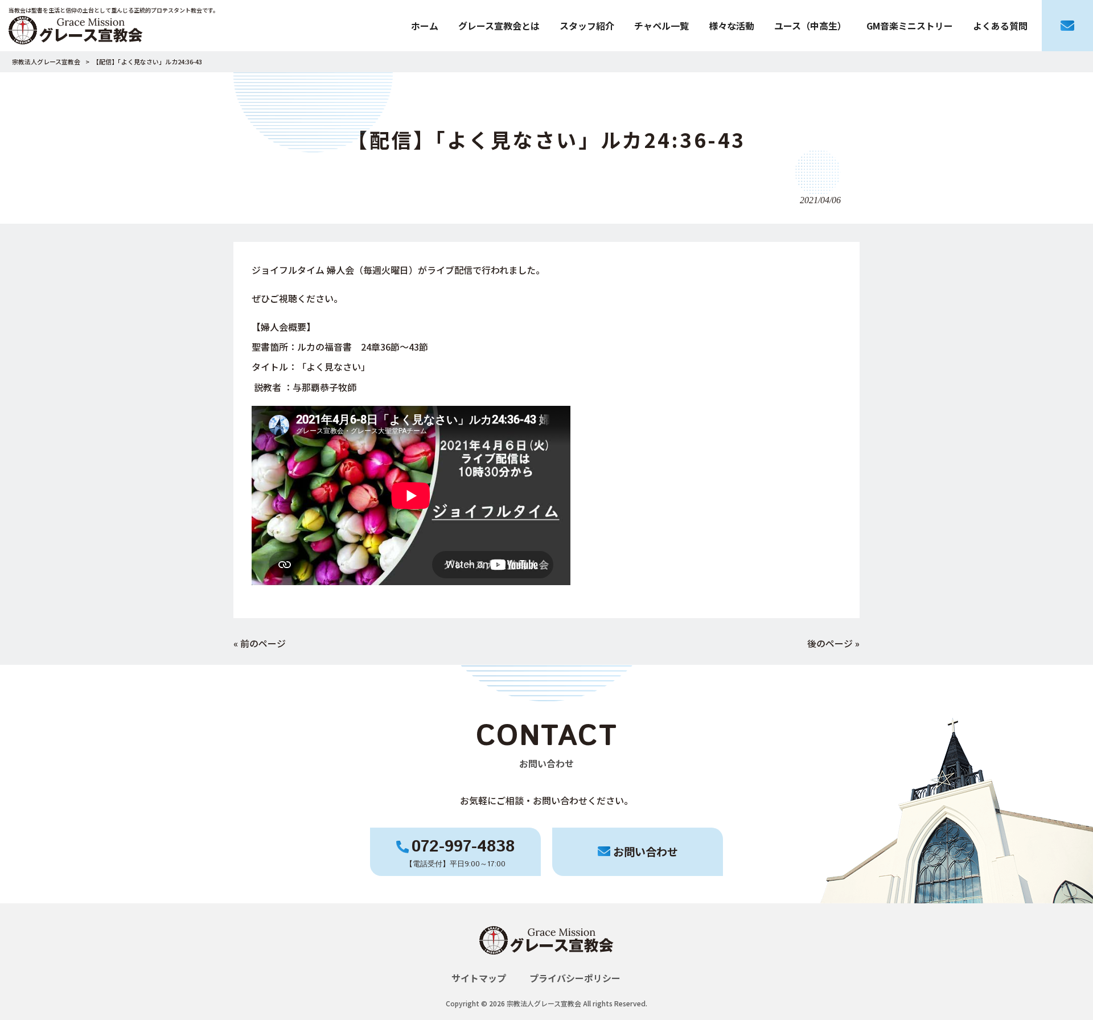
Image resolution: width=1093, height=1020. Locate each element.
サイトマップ (478, 978)
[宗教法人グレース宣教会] (546, 964)
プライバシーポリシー (575, 978)
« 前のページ (259, 643)
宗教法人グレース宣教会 (46, 61)
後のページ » (833, 643)
